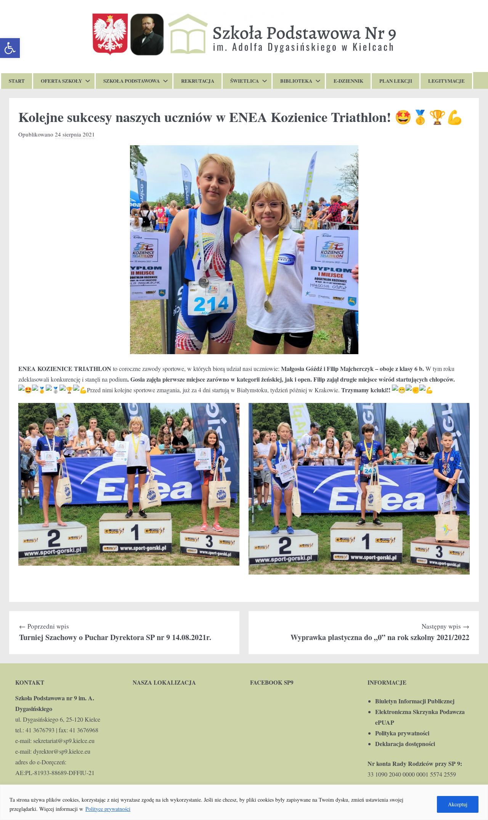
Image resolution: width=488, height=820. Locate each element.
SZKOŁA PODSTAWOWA (131, 80)
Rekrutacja (197, 80)
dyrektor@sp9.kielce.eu (61, 751)
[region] (244, 802)
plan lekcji (395, 80)
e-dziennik (348, 80)
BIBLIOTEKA (296, 80)
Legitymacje (446, 80)
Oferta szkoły (61, 80)
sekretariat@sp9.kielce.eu (64, 741)
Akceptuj (457, 804)
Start (17, 80)
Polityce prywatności (107, 808)
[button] (10, 48)
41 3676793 (40, 730)
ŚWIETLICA (244, 80)
